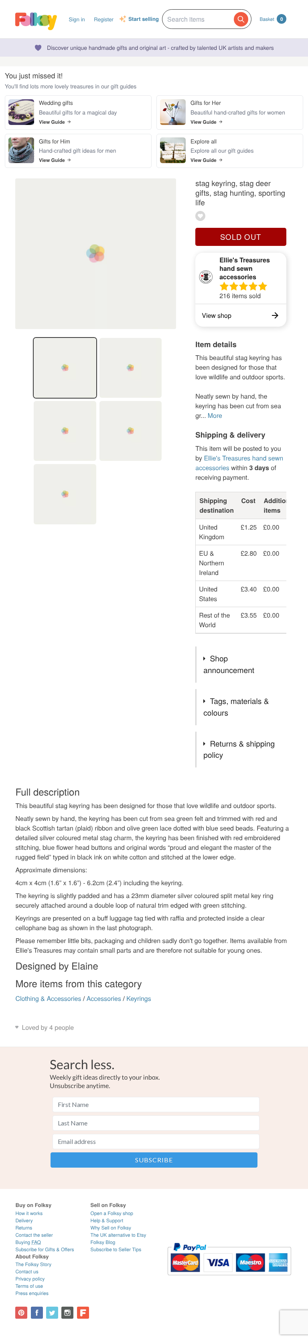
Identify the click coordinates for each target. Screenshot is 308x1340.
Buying (28, 1242)
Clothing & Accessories (48, 998)
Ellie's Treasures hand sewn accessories (244, 268)
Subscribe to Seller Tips (116, 1249)
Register (103, 19)
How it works (29, 1213)
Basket (271, 19)
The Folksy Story (33, 1264)
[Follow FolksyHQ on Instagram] (67, 1313)
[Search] (241, 19)
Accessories (104, 998)
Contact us (26, 1271)
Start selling (143, 19)
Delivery (23, 1220)
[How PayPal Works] (229, 1278)
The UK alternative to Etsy (118, 1235)
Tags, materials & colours (236, 707)
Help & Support (107, 1220)
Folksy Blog (103, 1242)
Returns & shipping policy (239, 749)
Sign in (77, 19)
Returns (23, 1227)
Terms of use (29, 1286)
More (215, 415)
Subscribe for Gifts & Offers (44, 1249)
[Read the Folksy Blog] (83, 1313)
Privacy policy (30, 1278)
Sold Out (240, 236)
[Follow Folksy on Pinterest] (21, 1313)
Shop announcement (228, 664)
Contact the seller (34, 1235)
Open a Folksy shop (112, 1213)
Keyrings (138, 998)
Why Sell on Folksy (111, 1227)
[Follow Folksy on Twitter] (52, 1313)
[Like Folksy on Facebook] (37, 1313)
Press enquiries (32, 1293)
